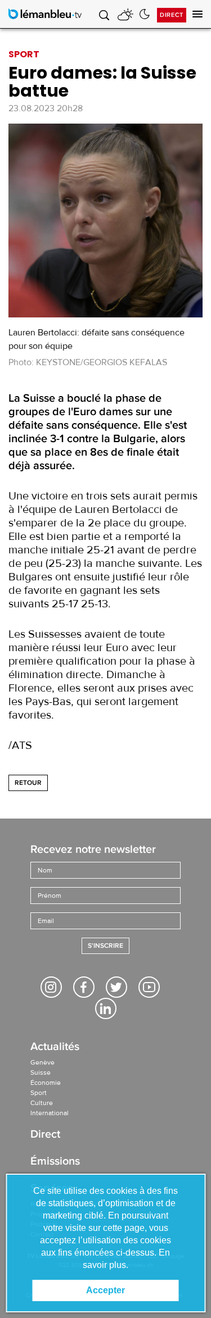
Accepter (105, 1290)
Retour (28, 783)
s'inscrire (105, 946)
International (49, 1112)
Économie (45, 1082)
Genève (42, 1062)
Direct (171, 15)
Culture (41, 1102)
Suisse (40, 1072)
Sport (38, 1092)
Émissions (55, 1162)
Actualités (54, 1047)
